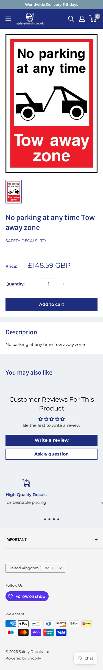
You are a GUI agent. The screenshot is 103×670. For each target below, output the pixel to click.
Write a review (52, 440)
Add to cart (51, 304)
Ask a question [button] (51, 454)
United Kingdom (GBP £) (31, 568)
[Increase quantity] (63, 284)
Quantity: (15, 284)
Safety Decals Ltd (25, 240)
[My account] (82, 19)
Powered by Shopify (23, 658)
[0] (93, 18)
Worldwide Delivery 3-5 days (51, 4)
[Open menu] (8, 19)
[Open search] (71, 19)
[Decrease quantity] (34, 284)
